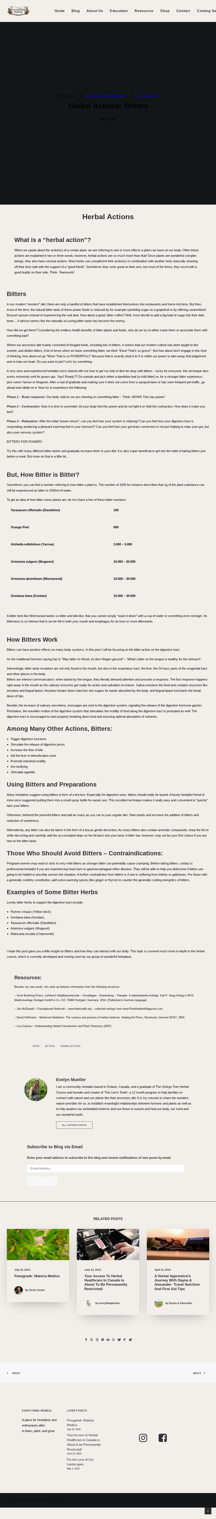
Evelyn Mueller (146, 96)
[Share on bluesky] (119, 1339)
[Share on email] (129, 1339)
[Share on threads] (97, 1339)
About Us (94, 11)
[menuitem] (60, 11)
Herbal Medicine (112, 96)
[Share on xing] (124, 1339)
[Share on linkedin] (108, 1339)
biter (36, 1046)
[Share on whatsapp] (113, 1339)
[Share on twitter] (91, 1339)
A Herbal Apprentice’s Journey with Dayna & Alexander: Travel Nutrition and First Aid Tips (177, 1282)
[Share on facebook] (86, 1339)
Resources (144, 11)
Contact (183, 11)
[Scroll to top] (208, 1510)
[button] (38, 1244)
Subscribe (42, 1181)
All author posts (74, 1125)
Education (119, 11)
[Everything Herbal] (18, 11)
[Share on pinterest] (102, 1339)
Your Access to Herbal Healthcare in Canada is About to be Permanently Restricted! (105, 1282)
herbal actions (70, 1046)
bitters (50, 1046)
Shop (165, 11)
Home (60, 11)
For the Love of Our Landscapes (80, 1462)
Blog (76, 11)
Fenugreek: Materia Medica (36, 1276)
